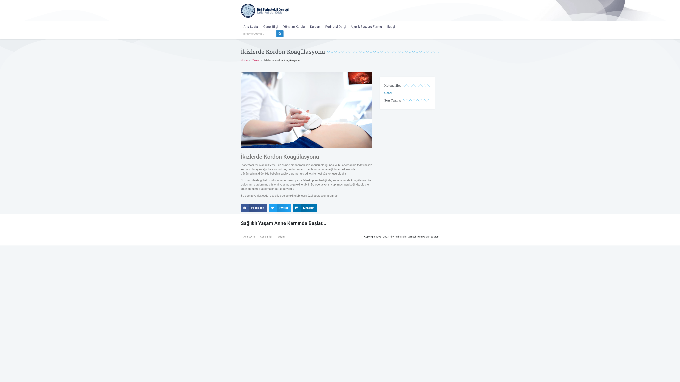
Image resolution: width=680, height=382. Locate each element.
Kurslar (315, 26)
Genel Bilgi (270, 26)
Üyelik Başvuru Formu (366, 26)
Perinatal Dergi (335, 26)
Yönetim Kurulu (294, 26)
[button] (254, 208)
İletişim (392, 26)
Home (244, 60)
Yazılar (256, 60)
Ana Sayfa (250, 26)
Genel (388, 93)
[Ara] (280, 33)
